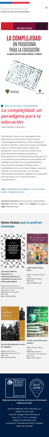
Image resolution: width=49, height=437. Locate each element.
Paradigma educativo (16, 192)
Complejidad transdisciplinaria (18, 189)
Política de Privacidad (24, 426)
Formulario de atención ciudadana (30, 423)
